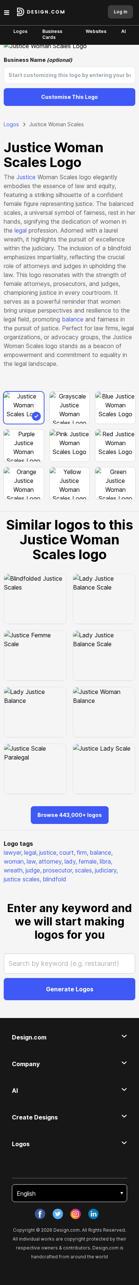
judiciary (106, 870)
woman (14, 861)
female (88, 861)
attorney (51, 861)
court (67, 852)
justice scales (22, 879)
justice (48, 852)
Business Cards (52, 34)
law (32, 861)
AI (123, 31)
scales (84, 870)
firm (82, 852)
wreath (14, 870)
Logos (20, 31)
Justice (26, 177)
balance (72, 319)
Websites (96, 31)
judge (34, 870)
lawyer (13, 852)
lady (70, 861)
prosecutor (58, 870)
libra (106, 861)
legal (20, 230)
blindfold (54, 879)
